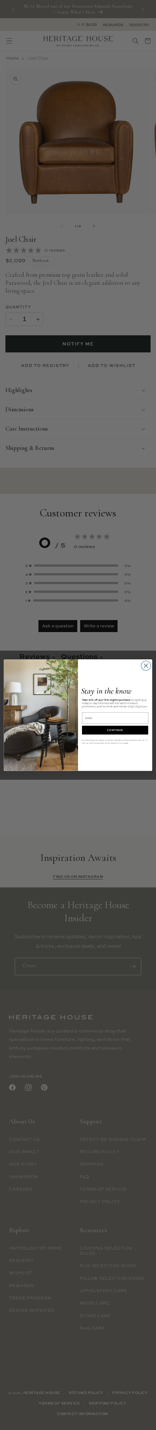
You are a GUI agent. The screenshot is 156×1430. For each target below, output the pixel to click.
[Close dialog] (146, 665)
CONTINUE (115, 729)
